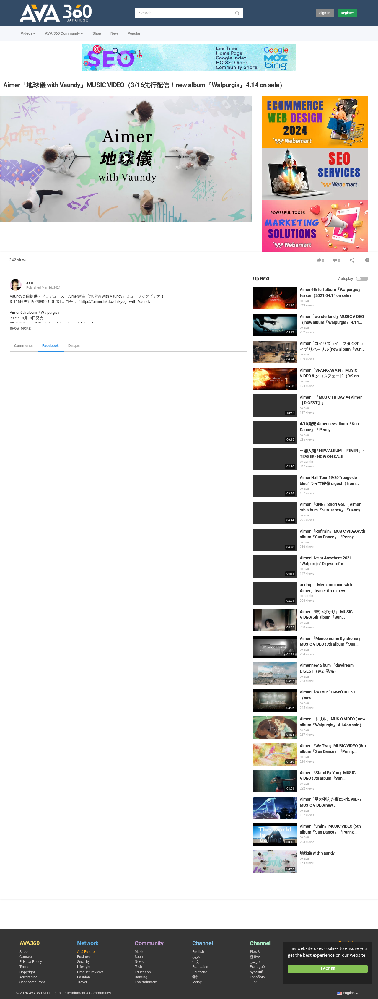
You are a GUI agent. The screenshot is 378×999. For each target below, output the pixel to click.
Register (347, 13)
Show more (20, 328)
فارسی (255, 962)
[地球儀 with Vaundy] (275, 861)
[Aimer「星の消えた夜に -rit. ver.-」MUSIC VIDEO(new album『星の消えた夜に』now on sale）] (275, 808)
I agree (328, 968)
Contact (25, 957)
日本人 (255, 952)
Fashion (83, 977)
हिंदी (195, 977)
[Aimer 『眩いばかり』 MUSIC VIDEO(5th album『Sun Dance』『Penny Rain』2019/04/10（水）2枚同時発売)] (275, 620)
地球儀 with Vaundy (317, 853)
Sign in (324, 13)
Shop (96, 33)
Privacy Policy (30, 962)
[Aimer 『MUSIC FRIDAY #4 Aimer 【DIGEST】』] (275, 405)
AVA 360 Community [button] (62, 33)
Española (257, 977)
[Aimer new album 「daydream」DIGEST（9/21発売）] (275, 673)
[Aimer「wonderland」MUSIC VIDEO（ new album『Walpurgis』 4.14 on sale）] (275, 325)
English (198, 952)
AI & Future (85, 952)
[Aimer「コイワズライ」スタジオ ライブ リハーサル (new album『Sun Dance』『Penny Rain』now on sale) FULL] (275, 352)
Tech (138, 967)
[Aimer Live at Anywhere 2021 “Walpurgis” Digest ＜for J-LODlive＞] (275, 566)
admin (308, 462)
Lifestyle (83, 967)
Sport (139, 957)
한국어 (255, 957)
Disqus (74, 345)
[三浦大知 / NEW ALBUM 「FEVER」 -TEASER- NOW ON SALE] (275, 459)
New (114, 33)
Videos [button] (26, 33)
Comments (23, 345)
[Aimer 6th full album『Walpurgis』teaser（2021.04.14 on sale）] (275, 298)
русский (256, 972)
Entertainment (146, 982)
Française (200, 967)
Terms (24, 967)
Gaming (141, 977)
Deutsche (199, 972)
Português (258, 967)
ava (29, 282)
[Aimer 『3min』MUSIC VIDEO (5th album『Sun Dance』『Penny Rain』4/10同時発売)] (275, 834)
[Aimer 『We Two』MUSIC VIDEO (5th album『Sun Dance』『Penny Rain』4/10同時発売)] (275, 754)
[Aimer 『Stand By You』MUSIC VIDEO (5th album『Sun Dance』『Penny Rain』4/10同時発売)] (275, 781)
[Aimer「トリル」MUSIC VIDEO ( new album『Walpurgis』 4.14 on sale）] (275, 727)
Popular (134, 33)
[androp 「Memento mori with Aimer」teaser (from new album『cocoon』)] (275, 593)
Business (84, 957)
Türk (253, 982)
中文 (195, 962)
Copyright (27, 972)
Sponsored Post (32, 982)
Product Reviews (90, 972)
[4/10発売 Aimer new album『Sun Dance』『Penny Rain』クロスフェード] (275, 432)
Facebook (50, 345)
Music (139, 952)
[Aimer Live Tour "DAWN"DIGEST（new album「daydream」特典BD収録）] (275, 700)
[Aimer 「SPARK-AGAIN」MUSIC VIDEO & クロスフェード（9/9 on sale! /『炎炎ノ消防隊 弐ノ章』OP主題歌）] (275, 379)
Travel (82, 982)
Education (143, 972)
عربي (196, 957)
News (139, 962)
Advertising (28, 977)
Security (83, 962)
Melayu (198, 982)
